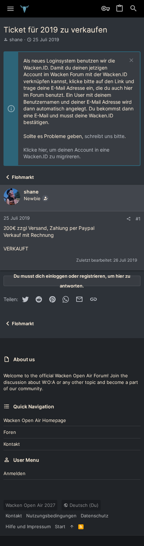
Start (60, 526)
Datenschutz (94, 515)
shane (16, 39)
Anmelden (14, 473)
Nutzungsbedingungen (51, 515)
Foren (9, 432)
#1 (138, 218)
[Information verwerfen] (131, 61)
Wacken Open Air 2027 (30, 505)
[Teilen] (128, 219)
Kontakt (11, 444)
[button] (10, 8)
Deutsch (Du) (83, 505)
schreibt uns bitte (104, 136)
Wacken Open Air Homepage (34, 420)
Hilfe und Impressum (28, 526)
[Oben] (71, 526)
